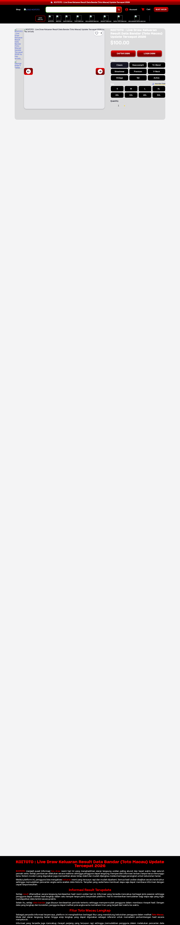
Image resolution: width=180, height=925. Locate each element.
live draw (55, 871)
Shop (18, 9)
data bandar (39, 902)
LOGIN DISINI (149, 53)
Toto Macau (158, 914)
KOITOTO (20, 871)
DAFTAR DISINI (123, 53)
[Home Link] (32, 10)
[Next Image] (100, 71)
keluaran (67, 879)
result (26, 894)
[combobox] (81, 9)
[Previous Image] (28, 71)
